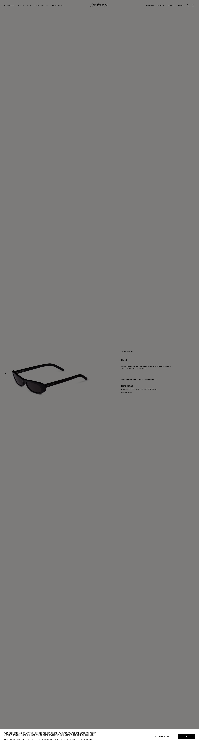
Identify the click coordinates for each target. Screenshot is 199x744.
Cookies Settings (163, 737)
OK (186, 737)
